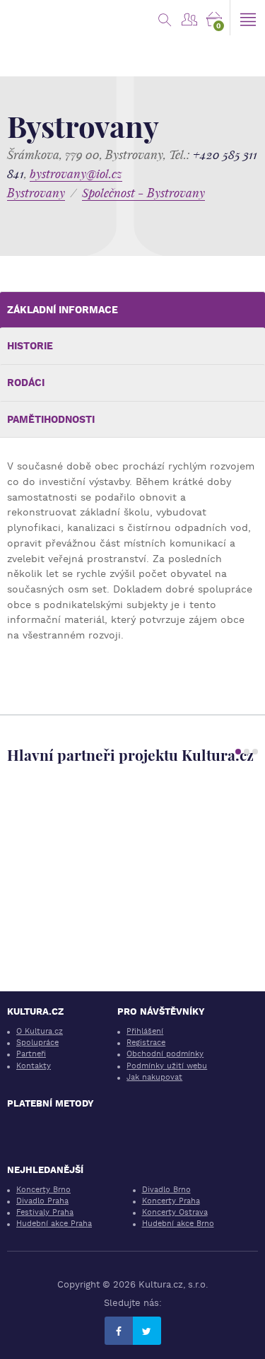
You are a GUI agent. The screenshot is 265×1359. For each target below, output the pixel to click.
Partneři (31, 1053)
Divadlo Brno (166, 1189)
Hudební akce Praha (54, 1223)
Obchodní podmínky (165, 1053)
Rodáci (26, 382)
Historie (30, 345)
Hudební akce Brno (178, 1223)
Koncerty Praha (171, 1201)
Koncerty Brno (43, 1189)
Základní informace (62, 309)
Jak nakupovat (154, 1077)
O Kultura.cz (39, 1031)
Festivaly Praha (44, 1212)
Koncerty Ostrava (175, 1212)
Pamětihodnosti (51, 419)
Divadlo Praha (42, 1201)
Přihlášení (144, 1031)
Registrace (145, 1042)
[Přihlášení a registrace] (189, 17)
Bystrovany (36, 192)
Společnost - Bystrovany (143, 192)
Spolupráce (37, 1042)
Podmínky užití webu (166, 1066)
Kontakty (33, 1066)
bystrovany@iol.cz (76, 173)
